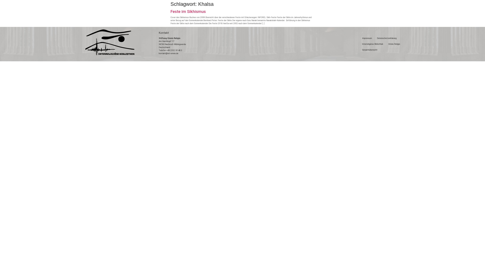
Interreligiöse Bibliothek (372, 44)
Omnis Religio (394, 44)
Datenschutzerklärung (387, 38)
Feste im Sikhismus (188, 11)
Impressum (367, 38)
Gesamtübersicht (369, 50)
